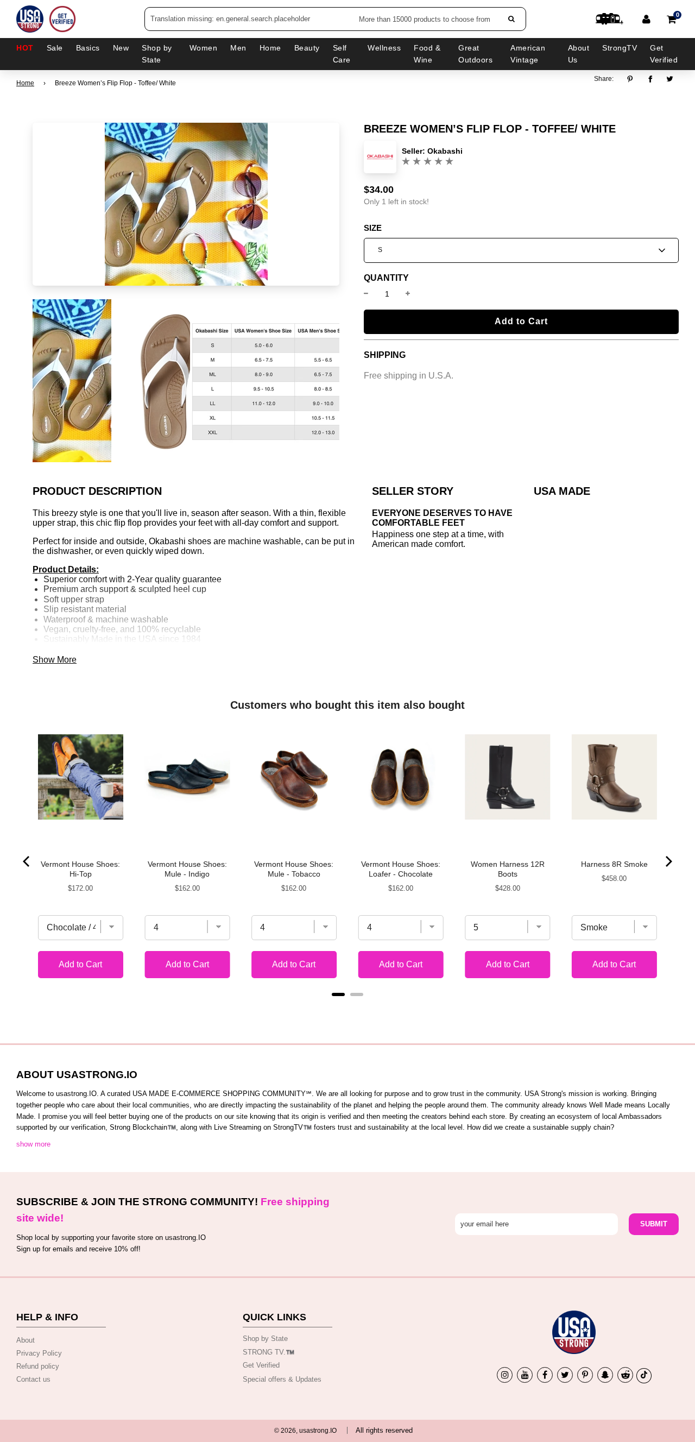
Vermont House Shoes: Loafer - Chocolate (400, 869)
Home (25, 83)
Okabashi (445, 151)
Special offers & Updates (282, 1379)
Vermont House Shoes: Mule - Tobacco (293, 869)
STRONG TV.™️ (268, 1352)
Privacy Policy (39, 1353)
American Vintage (527, 53)
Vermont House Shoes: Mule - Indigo (187, 869)
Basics (88, 47)
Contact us (33, 1379)
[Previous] (27, 861)
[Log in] (646, 19)
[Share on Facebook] (650, 79)
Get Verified (664, 53)
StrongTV (619, 47)
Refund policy (37, 1366)
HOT (25, 47)
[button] (521, 250)
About (25, 1340)
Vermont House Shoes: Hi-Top (80, 869)
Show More (55, 659)
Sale (55, 47)
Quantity (386, 278)
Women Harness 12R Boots (508, 869)
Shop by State (265, 1338)
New (121, 47)
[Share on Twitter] (670, 79)
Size (373, 228)
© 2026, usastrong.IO (305, 1430)
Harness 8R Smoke (614, 864)
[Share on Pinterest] (633, 79)
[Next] (668, 861)
